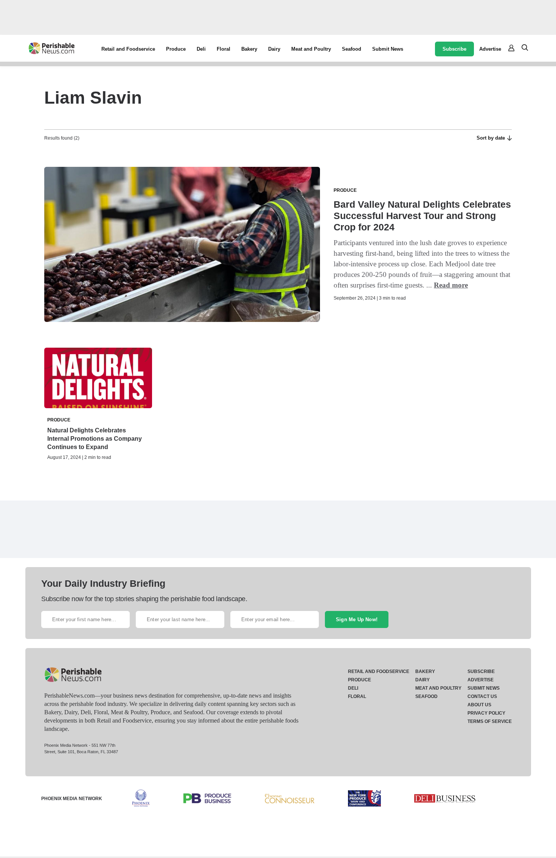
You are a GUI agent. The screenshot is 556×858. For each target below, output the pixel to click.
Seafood (351, 49)
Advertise (490, 49)
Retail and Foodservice (128, 49)
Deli (201, 49)
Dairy (274, 49)
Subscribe (454, 49)
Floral (223, 49)
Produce (176, 49)
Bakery (249, 49)
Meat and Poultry (311, 49)
